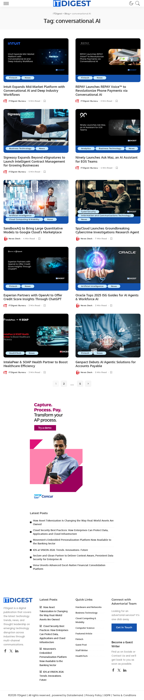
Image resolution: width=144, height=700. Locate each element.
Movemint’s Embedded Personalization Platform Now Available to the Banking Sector (53, 656)
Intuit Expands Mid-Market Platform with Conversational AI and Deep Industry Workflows (34, 90)
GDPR (107, 695)
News (28, 77)
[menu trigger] (7, 3)
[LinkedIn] (16, 651)
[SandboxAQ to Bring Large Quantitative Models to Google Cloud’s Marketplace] (36, 202)
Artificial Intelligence (20, 215)
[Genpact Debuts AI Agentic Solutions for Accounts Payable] (108, 335)
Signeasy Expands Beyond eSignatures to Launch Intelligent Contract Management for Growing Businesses (34, 161)
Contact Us (118, 655)
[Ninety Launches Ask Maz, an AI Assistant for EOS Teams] (108, 131)
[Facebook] (5, 651)
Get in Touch (124, 627)
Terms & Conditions (124, 695)
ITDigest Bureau (17, 101)
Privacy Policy (94, 695)
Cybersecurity (88, 211)
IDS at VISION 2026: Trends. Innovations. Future (60, 549)
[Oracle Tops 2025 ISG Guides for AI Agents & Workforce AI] (108, 269)
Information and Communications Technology (105, 215)
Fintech (13, 77)
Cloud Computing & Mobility (24, 219)
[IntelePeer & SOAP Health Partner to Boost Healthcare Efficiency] (36, 335)
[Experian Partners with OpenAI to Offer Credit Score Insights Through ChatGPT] (36, 269)
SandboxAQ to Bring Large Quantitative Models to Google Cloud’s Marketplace (33, 230)
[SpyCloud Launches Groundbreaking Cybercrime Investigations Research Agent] (108, 202)
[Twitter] (11, 651)
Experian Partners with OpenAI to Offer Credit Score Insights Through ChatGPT (33, 297)
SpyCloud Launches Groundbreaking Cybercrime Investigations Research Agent (107, 230)
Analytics (86, 148)
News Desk (14, 239)
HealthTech (15, 353)
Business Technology (20, 148)
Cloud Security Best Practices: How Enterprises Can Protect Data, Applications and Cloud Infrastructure (54, 634)
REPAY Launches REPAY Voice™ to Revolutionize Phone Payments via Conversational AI (101, 90)
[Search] (136, 3)
